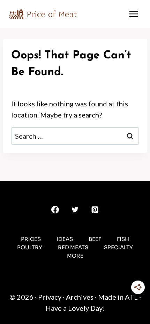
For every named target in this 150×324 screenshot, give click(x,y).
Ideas (65, 239)
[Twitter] (75, 209)
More (75, 255)
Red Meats (73, 247)
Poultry (29, 247)
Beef (95, 239)
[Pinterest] (95, 209)
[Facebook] (55, 209)
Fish (123, 239)
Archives (79, 297)
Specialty (118, 247)
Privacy (49, 297)
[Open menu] (133, 14)
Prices (31, 239)
